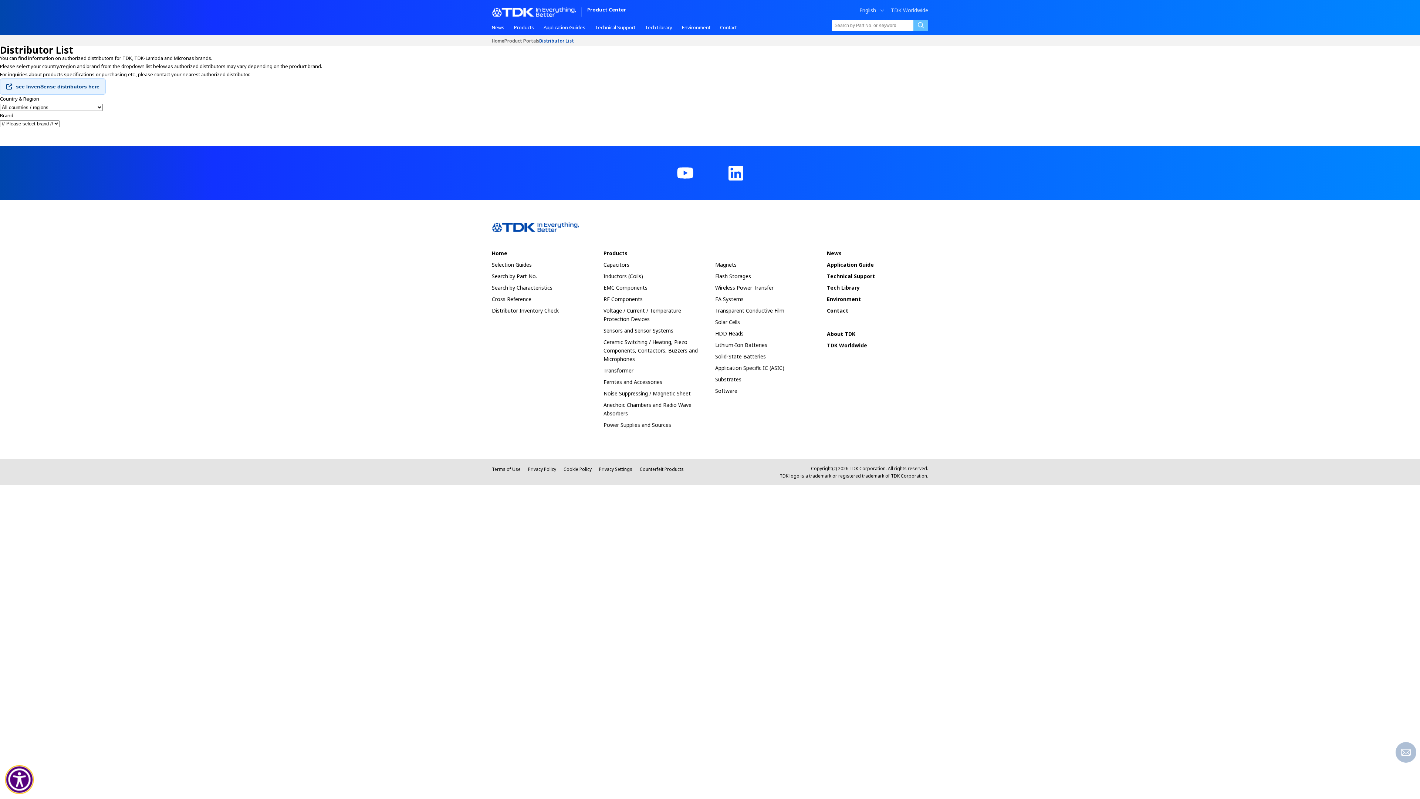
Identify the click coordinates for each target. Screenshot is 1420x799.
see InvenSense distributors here (57, 87)
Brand (6, 115)
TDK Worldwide (909, 10)
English (867, 10)
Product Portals (521, 40)
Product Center (606, 10)
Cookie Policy (578, 469)
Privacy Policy (542, 469)
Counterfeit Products (662, 469)
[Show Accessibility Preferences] (19, 779)
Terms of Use (506, 469)
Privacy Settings (615, 469)
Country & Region (19, 98)
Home (498, 40)
